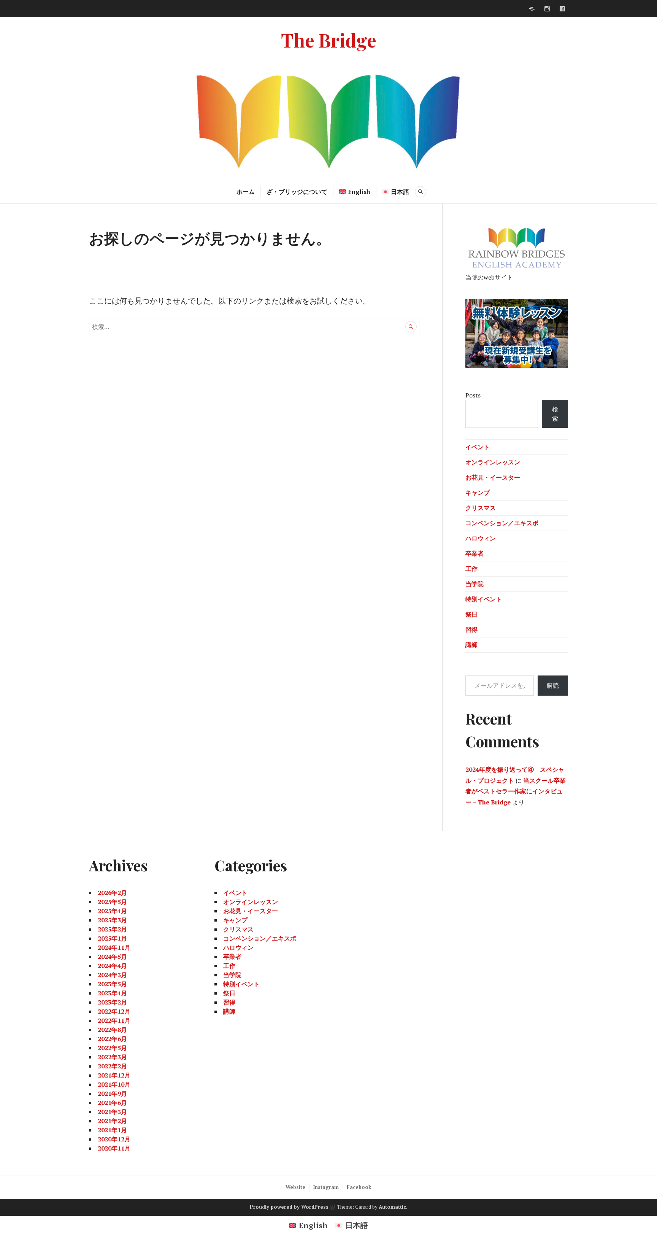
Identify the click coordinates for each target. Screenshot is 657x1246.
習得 (471, 629)
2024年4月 (112, 966)
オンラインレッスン (492, 462)
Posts (473, 395)
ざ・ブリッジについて (297, 192)
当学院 (474, 584)
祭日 (471, 614)
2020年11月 (114, 1148)
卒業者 (474, 553)
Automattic (392, 1206)
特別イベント (483, 599)
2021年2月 (112, 1121)
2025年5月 (112, 902)
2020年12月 (114, 1139)
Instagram (326, 1187)
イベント (477, 447)
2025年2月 (112, 929)
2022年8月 (112, 1029)
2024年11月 (114, 947)
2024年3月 (112, 975)
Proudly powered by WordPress (289, 1206)
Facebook (359, 1187)
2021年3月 (112, 1112)
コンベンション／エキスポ (501, 523)
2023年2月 (112, 1002)
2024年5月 (112, 956)
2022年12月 (114, 1011)
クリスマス (480, 508)
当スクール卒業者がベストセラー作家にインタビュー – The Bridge (515, 791)
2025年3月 (112, 920)
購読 (553, 685)
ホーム (245, 192)
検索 (555, 414)
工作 (471, 568)
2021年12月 (114, 1075)
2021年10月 (114, 1084)
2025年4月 (112, 911)
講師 (471, 644)
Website (295, 1187)
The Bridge (328, 39)
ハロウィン (480, 538)
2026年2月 (112, 892)
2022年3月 (112, 1057)
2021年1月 (112, 1130)
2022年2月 (112, 1066)
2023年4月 (112, 993)
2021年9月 (112, 1093)
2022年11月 (114, 1020)
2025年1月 (112, 938)
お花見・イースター (492, 477)
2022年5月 (112, 1048)
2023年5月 (112, 984)
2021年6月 (112, 1102)
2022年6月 (112, 1039)
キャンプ (477, 492)
